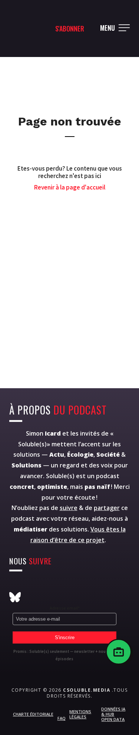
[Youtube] (51, 585)
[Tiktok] (106, 585)
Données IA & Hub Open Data (113, 714)
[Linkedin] (87, 585)
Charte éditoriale (33, 714)
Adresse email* (65, 608)
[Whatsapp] (69, 585)
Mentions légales (80, 714)
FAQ (61, 718)
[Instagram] (15, 585)
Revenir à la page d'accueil (69, 187)
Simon (43, 433)
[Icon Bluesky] (15, 597)
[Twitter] (33, 585)
